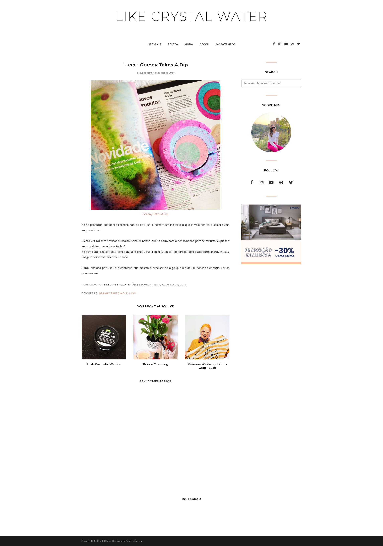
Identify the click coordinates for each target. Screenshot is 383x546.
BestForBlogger (134, 541)
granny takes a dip (113, 293)
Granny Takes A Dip (156, 214)
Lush (132, 293)
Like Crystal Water (191, 16)
